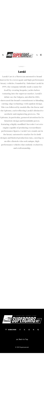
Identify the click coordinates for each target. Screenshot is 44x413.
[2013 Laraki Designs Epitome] (22, 210)
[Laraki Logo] (22, 172)
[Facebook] (20, 329)
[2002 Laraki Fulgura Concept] (22, 248)
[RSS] (33, 329)
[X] (24, 329)
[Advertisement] (22, 25)
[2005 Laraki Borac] (22, 286)
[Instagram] (29, 329)
